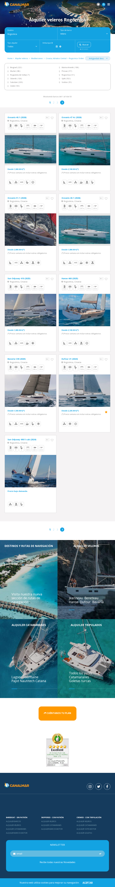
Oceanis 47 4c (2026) (72, 117)
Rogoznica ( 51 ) (68, 75)
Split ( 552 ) (66, 79)
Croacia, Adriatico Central (56, 58)
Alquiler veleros (22, 58)
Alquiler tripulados (86, 625)
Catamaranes (79, 677)
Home (9, 58)
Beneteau (91, 598)
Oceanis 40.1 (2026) (17, 117)
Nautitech (27, 681)
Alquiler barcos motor (16, 833)
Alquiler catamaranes (29, 625)
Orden (81, 58)
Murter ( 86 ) (15, 71)
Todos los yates (80, 673)
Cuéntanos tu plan (59, 713)
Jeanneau (76, 598)
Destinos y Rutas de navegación (28, 546)
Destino (10, 30)
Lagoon (17, 677)
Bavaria (98, 602)
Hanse (74, 602)
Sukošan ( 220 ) (16, 82)
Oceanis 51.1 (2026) (17, 198)
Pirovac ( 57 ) (67, 71)
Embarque (47, 43)
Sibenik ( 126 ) (16, 79)
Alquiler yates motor (86, 829)
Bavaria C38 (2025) (17, 359)
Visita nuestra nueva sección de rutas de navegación (27, 598)
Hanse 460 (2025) (70, 278)
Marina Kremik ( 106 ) (70, 67)
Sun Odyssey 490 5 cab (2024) (22, 439)
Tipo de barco (66, 30)
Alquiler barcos (13, 821)
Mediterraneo (37, 58)
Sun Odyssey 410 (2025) (19, 278)
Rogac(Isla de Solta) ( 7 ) (20, 75)
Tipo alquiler (12, 43)
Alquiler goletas (84, 833)
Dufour (85, 602)
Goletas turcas (80, 681)
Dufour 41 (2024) (70, 359)
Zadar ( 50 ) (14, 86)
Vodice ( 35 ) (67, 82)
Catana (40, 681)
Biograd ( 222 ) (16, 67)
